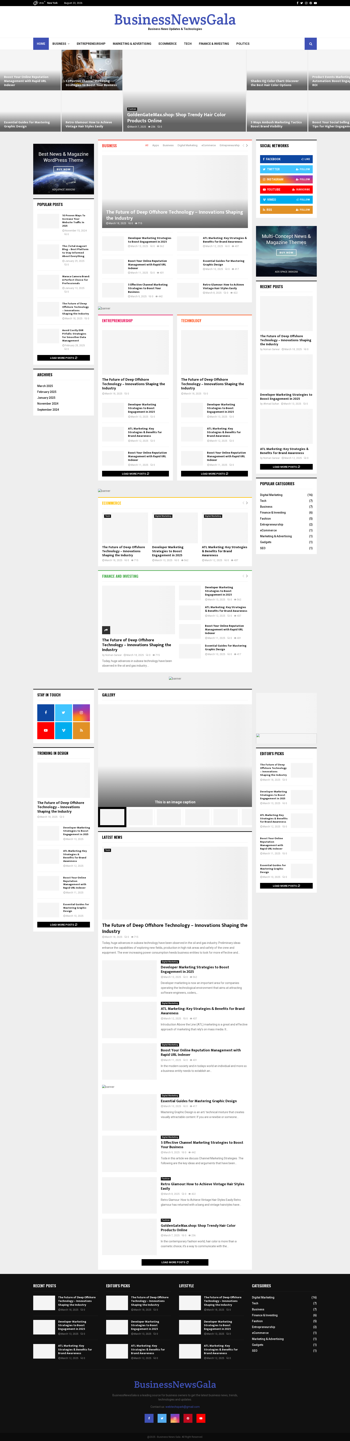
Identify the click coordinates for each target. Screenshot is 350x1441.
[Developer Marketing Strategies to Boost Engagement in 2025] (113, 243)
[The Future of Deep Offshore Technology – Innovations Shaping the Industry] (175, 191)
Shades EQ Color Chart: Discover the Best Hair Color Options (213, 83)
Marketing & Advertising (132, 43)
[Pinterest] (188, 1418)
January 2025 (46, 397)
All (146, 145)
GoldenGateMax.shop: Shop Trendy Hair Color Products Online (115, 118)
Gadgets (265, 542)
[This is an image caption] (175, 755)
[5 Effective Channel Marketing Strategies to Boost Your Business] (113, 290)
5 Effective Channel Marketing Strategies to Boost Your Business (29, 83)
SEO (263, 548)
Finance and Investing (120, 576)
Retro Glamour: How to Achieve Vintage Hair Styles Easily (27, 124)
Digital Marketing (187, 145)
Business (59, 43)
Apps (155, 145)
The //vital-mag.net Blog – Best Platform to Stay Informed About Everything (75, 251)
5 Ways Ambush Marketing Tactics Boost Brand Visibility (214, 124)
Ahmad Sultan (271, 403)
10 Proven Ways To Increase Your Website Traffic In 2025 (73, 220)
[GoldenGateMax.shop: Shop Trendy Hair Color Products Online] (129, 1237)
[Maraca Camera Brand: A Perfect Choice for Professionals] (48, 282)
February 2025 (46, 391)
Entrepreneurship (91, 43)
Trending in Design (52, 753)
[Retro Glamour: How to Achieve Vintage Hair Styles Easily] (188, 290)
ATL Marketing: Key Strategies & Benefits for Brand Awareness (225, 240)
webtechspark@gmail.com (182, 1406)
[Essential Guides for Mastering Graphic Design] (188, 266)
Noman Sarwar (113, 655)
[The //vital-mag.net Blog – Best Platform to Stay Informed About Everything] (48, 251)
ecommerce (111, 503)
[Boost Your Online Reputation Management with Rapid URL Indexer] (113, 266)
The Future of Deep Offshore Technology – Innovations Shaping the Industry (174, 215)
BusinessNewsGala (175, 19)
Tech (188, 43)
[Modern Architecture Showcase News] (169, 817)
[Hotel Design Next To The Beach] (140, 817)
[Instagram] (175, 1418)
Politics (243, 43)
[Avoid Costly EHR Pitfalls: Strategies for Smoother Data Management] (48, 336)
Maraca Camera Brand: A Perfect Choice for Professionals (76, 280)
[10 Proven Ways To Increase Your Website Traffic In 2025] (48, 221)
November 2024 (47, 403)
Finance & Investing (214, 43)
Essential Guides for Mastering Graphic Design (223, 263)
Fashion (71, 109)
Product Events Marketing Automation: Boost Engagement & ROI (276, 81)
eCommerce (168, 43)
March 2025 (45, 386)
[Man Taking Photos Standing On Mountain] (197, 817)
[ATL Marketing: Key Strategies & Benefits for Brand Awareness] (188, 243)
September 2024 (48, 409)
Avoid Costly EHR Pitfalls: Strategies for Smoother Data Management (74, 335)
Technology (191, 320)
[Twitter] (162, 1418)
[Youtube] (200, 1418)
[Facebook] (149, 1418)
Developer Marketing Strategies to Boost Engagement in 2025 (149, 240)
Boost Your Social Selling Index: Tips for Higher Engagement (274, 124)
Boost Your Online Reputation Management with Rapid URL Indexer (147, 265)
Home (41, 43)
